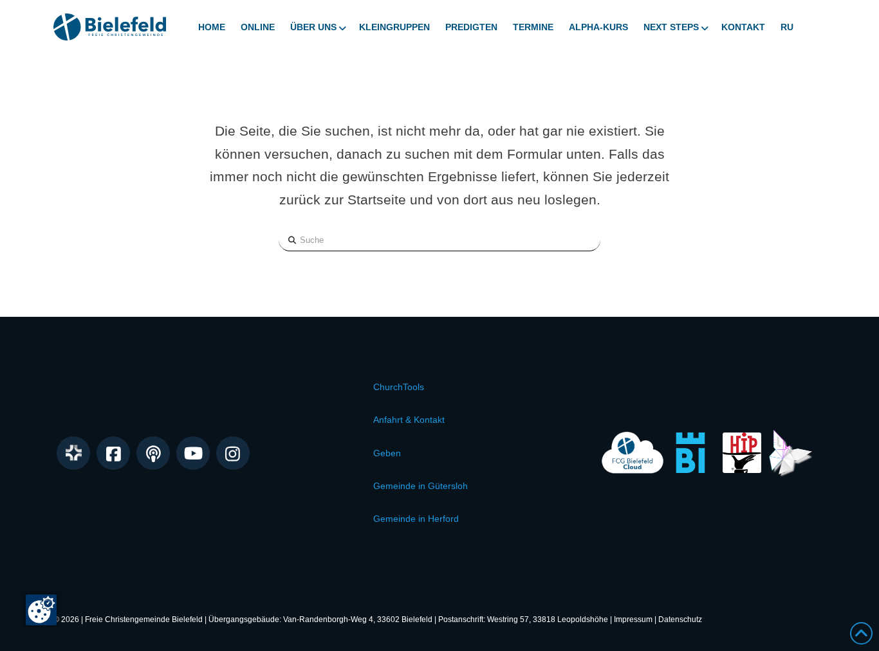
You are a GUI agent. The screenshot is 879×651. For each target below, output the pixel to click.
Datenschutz (680, 619)
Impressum (633, 619)
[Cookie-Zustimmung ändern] (41, 609)
